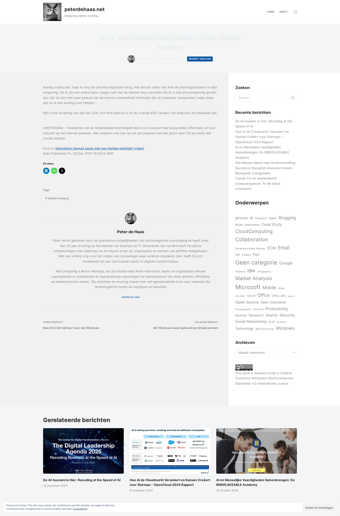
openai (291, 296)
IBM (251, 270)
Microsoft (248, 287)
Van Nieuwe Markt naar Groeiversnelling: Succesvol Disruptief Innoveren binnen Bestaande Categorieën (265, 168)
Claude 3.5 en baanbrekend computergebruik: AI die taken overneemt (257, 183)
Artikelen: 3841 (131, 297)
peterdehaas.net (85, 9)
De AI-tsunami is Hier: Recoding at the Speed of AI (81, 480)
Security (287, 315)
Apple (273, 218)
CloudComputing (254, 231)
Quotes (241, 315)
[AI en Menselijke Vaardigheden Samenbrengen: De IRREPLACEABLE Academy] (256, 451)
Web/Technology (264, 329)
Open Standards (273, 302)
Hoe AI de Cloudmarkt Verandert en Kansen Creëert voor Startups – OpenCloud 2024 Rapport (262, 137)
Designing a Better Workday (250, 248)
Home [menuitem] (270, 11)
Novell (251, 296)
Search (272, 315)
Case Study (271, 224)
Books (239, 224)
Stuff (271, 321)
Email (284, 248)
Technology (244, 328)
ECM (271, 248)
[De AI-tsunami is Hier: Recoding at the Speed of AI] (83, 451)
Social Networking (250, 321)
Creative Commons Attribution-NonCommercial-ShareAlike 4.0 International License (264, 378)
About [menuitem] (283, 11)
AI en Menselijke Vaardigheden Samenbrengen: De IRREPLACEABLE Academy (262, 152)
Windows (285, 328)
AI (251, 218)
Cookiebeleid (80, 508)
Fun (256, 254)
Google (286, 263)
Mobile (269, 287)
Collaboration (251, 239)
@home (241, 218)
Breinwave (252, 224)
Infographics (264, 271)
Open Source (247, 302)
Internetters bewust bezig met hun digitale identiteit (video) (99, 148)
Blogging (287, 217)
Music (281, 288)
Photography (243, 309)
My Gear (240, 295)
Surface (281, 322)
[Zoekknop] (293, 98)
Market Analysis (200, 58)
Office (263, 295)
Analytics (261, 218)
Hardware (240, 271)
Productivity (276, 308)
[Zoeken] (295, 11)
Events (246, 254)
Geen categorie (256, 262)
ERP (237, 254)
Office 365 (279, 295)
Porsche (258, 309)
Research (256, 315)
